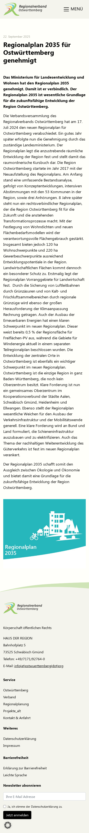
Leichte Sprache (15, 775)
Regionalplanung (16, 704)
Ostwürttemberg (15, 690)
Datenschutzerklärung (19, 738)
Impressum (11, 745)
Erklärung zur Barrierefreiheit (25, 768)
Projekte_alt (12, 710)
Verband (9, 697)
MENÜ (76, 8)
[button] (8, 825)
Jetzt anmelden (17, 815)
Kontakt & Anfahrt (16, 717)
